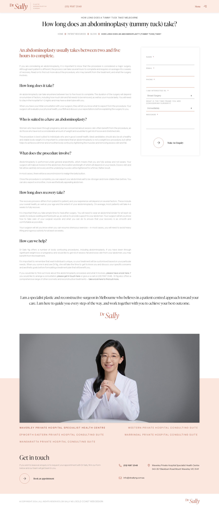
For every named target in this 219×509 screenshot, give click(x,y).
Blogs (93, 34)
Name (150, 57)
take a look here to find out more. (104, 279)
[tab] (62, 428)
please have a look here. (117, 273)
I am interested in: (157, 91)
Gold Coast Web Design (89, 501)
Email (150, 68)
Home (60, 34)
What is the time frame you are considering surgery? (163, 102)
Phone (150, 79)
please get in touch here (68, 276)
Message (152, 114)
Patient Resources (77, 34)
